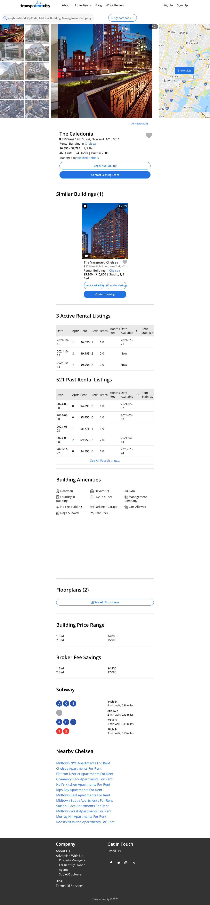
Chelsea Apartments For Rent (79, 768)
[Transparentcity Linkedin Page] (132, 862)
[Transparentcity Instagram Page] (125, 862)
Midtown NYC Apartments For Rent (83, 763)
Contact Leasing (105, 294)
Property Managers (72, 860)
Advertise (82, 5)
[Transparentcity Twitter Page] (118, 862)
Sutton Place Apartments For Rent (82, 806)
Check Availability (105, 166)
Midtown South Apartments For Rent (84, 800)
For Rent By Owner (72, 865)
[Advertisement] (34, 147)
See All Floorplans (106, 602)
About (66, 5)
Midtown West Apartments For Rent (84, 811)
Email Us (114, 851)
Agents (63, 870)
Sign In (168, 5)
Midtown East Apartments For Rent (83, 795)
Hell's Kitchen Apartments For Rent (83, 784)
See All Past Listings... (105, 460)
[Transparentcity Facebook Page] (110, 862)
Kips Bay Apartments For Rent (79, 790)
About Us (63, 851)
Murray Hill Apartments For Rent (81, 816)
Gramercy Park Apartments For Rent (84, 779)
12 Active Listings (116, 285)
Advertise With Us (69, 855)
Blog (98, 5)
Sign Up (182, 5)
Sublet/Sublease (70, 874)
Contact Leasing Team (105, 175)
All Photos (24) (139, 123)
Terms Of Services (69, 885)
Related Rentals (88, 158)
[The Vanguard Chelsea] (105, 234)
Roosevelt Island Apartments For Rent (85, 822)
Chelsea (90, 143)
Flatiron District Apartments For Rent (84, 773)
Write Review (115, 5)
